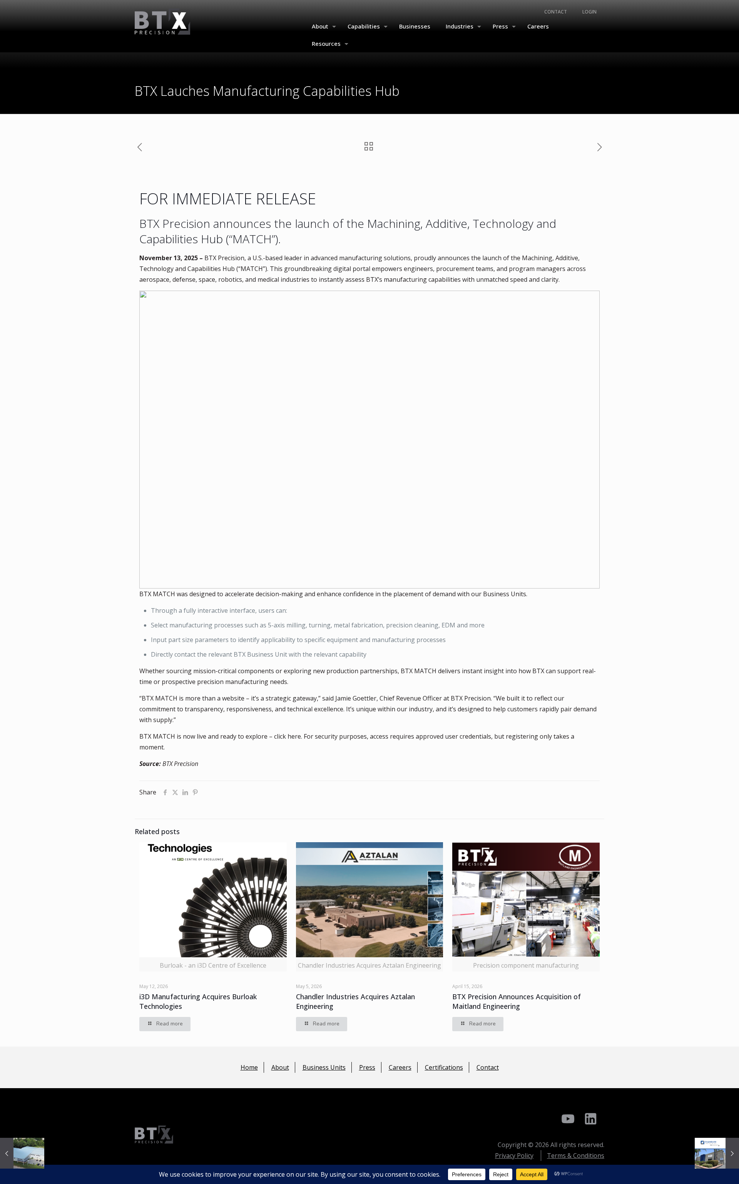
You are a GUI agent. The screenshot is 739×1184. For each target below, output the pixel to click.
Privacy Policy (514, 1155)
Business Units (324, 1067)
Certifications (444, 1067)
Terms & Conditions (575, 1155)
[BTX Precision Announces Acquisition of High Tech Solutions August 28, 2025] (22, 1153)
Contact (488, 1067)
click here (287, 736)
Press (367, 1067)
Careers (400, 1067)
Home (249, 1067)
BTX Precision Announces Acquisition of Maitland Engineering (516, 1001)
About (280, 1067)
